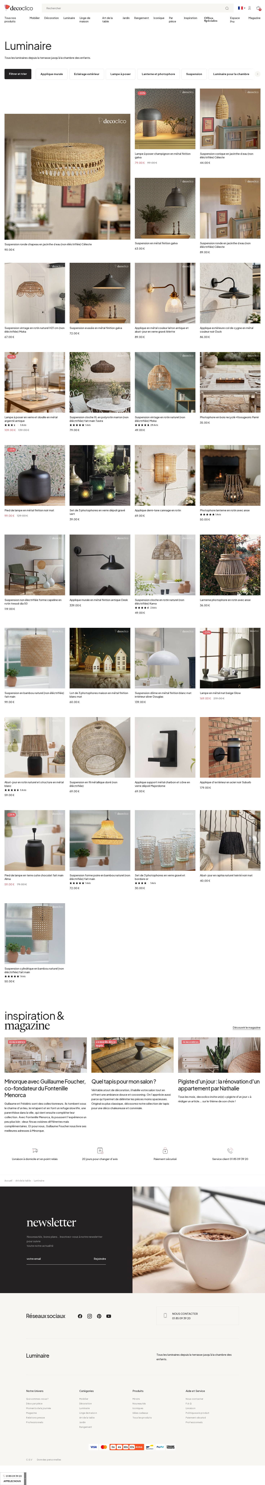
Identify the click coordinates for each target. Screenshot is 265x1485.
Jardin (126, 17)
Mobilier (35, 17)
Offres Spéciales (210, 19)
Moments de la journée (38, 1408)
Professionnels (34, 1422)
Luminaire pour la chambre (231, 74)
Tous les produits (142, 1417)
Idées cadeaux (140, 1413)
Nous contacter (194, 1399)
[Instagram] (89, 1318)
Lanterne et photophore (158, 74)
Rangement (141, 17)
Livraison (190, 1408)
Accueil (8, 1180)
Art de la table (107, 19)
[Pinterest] (99, 1318)
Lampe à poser (121, 74)
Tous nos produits (10, 19)
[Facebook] (80, 1318)
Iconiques (137, 1408)
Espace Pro (235, 19)
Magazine (254, 17)
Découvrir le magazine (246, 1027)
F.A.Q (189, 1403)
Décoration (51, 17)
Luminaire (69, 17)
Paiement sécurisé (196, 1417)
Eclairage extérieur (86, 74)
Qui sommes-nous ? (37, 1399)
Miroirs (136, 1399)
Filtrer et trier (18, 73)
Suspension (194, 74)
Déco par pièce (34, 1403)
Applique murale (52, 74)
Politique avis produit (197, 1413)
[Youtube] (108, 1318)
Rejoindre (100, 1258)
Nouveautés (139, 1403)
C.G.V (29, 1459)
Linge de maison (85, 19)
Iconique (158, 17)
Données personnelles (49, 1459)
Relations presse (35, 1417)
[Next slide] (255, 74)
